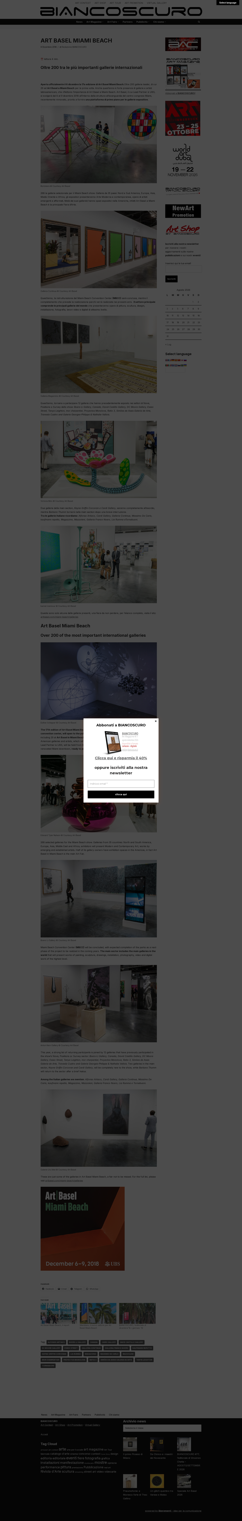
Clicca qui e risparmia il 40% (121, 758)
